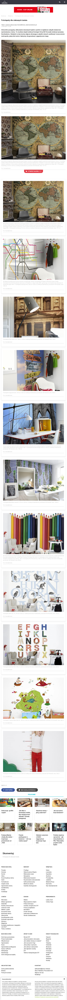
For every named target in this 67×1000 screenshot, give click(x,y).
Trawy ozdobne (6, 929)
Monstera (4, 900)
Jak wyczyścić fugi (29, 943)
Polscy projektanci (29, 907)
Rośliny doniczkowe (7, 905)
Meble (26, 900)
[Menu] (64, 2)
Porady (3, 870)
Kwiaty (48, 960)
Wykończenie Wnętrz (30, 872)
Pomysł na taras (6, 972)
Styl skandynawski (51, 886)
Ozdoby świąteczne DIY (31, 905)
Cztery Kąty (49, 902)
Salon (47, 870)
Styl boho (49, 884)
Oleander (48, 945)
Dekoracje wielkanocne (31, 913)
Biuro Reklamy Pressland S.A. (44, 970)
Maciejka (48, 949)
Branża (3, 970)
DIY (25, 951)
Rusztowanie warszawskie (32, 880)
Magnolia (4, 923)
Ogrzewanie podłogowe (8, 947)
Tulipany (48, 943)
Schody (3, 872)
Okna (2, 876)
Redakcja (37, 974)
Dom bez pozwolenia (7, 937)
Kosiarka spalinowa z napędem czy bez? (10, 926)
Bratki (47, 954)
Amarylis (48, 947)
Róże (47, 941)
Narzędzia (27, 876)
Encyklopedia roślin (7, 917)
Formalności (5, 882)
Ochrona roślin (5, 907)
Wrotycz (3, 921)
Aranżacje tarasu (6, 913)
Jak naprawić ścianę (30, 949)
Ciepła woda (5, 884)
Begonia (48, 939)
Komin (3, 874)
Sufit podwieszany (29, 882)
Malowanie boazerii (30, 878)
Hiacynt (48, 937)
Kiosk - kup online (24, 10)
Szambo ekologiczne (30, 886)
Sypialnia (48, 874)
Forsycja (48, 951)
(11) (34, 171)
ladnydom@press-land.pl (42, 969)
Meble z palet (5, 909)
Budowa (3, 16)
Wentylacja (4, 951)
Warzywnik (4, 915)
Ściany (3, 889)
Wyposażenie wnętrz (30, 902)
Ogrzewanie (5, 943)
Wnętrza (10, 16)
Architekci (27, 909)
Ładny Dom (49, 900)
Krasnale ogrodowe (7, 919)
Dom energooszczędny (8, 954)
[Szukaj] (59, 2)
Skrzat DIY (27, 937)
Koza (2, 945)
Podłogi (26, 870)
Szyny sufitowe (6, 949)
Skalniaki (4, 904)
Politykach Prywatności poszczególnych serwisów (46, 997)
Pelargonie (49, 953)
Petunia (48, 956)
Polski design (28, 911)
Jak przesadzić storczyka (31, 939)
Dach (2, 880)
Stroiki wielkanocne (30, 915)
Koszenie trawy (6, 911)
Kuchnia (48, 876)
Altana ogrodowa (6, 902)
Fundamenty (5, 888)
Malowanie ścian (29, 874)
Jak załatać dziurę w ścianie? (32, 941)
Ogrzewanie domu (6, 886)
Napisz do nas (39, 972)
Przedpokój (49, 878)
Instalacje (4, 891)
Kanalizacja (4, 953)
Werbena (48, 958)
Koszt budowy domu (7, 878)
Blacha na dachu (28, 884)
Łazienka (48, 872)
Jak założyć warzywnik (31, 947)
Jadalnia (48, 880)
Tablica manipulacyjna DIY (31, 953)
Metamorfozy (50, 882)
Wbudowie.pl (5, 941)
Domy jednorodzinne (7, 969)
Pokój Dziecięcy (29, 904)
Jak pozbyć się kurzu (30, 945)
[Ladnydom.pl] (4, 2)
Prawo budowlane (6, 939)
